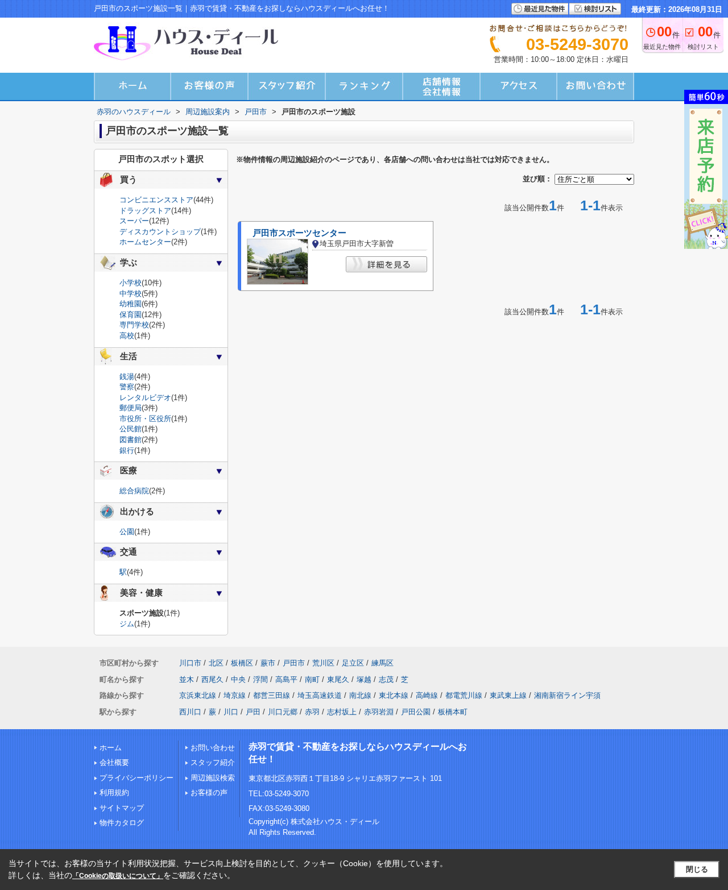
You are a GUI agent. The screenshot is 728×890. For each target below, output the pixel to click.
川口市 (190, 663)
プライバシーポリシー (136, 777)
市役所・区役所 (145, 418)
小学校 (130, 282)
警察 (126, 386)
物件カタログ (122, 822)
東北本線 (393, 695)
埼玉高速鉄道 (319, 695)
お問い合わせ (213, 747)
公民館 (130, 429)
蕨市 (267, 663)
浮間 (260, 679)
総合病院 (134, 490)
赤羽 (312, 712)
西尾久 (212, 679)
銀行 (126, 450)
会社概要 (114, 762)
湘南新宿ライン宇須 (567, 695)
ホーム (111, 747)
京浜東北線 (197, 695)
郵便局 (130, 408)
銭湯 (126, 376)
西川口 (190, 712)
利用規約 (114, 792)
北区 (216, 663)
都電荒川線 (463, 695)
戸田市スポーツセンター (299, 233)
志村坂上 (342, 712)
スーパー (134, 221)
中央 (238, 679)
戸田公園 (416, 712)
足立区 (353, 663)
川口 (231, 712)
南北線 (360, 695)
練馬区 (382, 663)
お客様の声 (209, 792)
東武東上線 (508, 695)
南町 (312, 679)
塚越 (364, 679)
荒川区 (323, 663)
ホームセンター (145, 242)
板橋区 (242, 663)
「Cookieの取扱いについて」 (117, 876)
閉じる (697, 869)
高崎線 (427, 695)
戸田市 (294, 663)
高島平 (286, 679)
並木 (186, 679)
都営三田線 (271, 695)
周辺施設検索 (213, 777)
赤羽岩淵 (379, 712)
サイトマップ (122, 808)
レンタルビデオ (145, 397)
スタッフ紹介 (213, 762)
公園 (126, 531)
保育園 (130, 314)
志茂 (386, 679)
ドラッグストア (145, 210)
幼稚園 (130, 304)
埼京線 (235, 695)
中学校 (130, 293)
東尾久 (338, 679)
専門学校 (134, 325)
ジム (126, 623)
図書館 (130, 439)
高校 (126, 335)
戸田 (253, 712)
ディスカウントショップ (160, 231)
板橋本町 (453, 712)
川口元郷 (282, 712)
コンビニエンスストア (156, 200)
